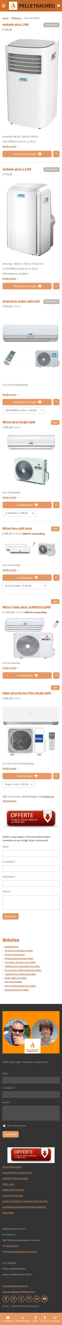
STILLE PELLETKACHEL (12, 1195)
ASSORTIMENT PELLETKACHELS (17, 1172)
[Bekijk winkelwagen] (58, 5)
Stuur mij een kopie (16, 1125)
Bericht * (7, 891)
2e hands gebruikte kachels (19, 950)
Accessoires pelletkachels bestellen (23, 970)
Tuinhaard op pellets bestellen (20, 974)
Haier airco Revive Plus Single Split (26, 693)
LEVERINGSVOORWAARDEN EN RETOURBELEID (24, 1206)
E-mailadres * (9, 861)
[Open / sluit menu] (3, 5)
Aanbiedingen (12, 946)
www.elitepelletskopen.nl (15, 1285)
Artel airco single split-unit (21, 301)
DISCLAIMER (8, 1212)
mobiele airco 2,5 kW (16, 169)
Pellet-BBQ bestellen (16, 978)
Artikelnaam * (9, 876)
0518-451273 (12, 1245)
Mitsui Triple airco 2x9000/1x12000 (26, 607)
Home (5, 18)
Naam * (6, 846)
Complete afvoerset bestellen (20, 962)
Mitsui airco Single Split (18, 422)
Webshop (16, 18)
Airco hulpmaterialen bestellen (20, 985)
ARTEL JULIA (8, 1184)
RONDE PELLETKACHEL (13, 1189)
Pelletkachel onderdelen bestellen (22, 966)
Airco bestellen (32, 18)
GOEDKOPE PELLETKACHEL (15, 1178)
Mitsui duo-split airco (17, 528)
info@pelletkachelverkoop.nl (22, 1251)
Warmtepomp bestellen (17, 989)
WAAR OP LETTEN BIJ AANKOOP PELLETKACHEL (25, 1201)
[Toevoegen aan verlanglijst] (56, 154)
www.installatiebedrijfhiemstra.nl (18, 1291)
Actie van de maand (15, 954)
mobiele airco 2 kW (15, 24)
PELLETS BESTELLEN (11, 1166)
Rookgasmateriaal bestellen (19, 958)
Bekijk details (9, 146)
